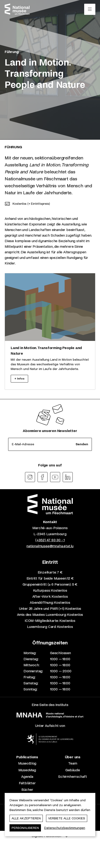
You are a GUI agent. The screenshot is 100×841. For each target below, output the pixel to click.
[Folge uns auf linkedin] (68, 477)
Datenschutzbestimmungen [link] (64, 828)
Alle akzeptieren (26, 818)
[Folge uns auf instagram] (30, 477)
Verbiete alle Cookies (66, 818)
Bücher (27, 790)
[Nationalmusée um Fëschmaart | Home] (17, 9)
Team (72, 763)
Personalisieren (25, 828)
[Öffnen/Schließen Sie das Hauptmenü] (89, 9)
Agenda (27, 776)
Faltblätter (27, 783)
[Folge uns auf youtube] (55, 477)
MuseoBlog (27, 763)
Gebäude (72, 770)
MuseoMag (27, 770)
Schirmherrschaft (72, 776)
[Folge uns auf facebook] (42, 477)
